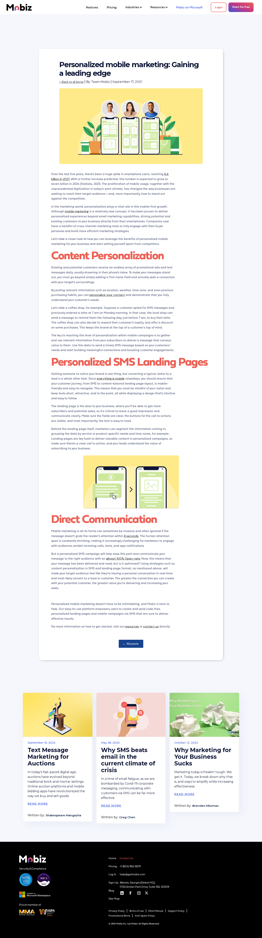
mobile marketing (77, 211)
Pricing (113, 866)
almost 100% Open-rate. (123, 559)
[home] (19, 7)
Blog (111, 890)
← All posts (131, 644)
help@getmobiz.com (132, 874)
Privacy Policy (117, 910)
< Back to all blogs (71, 82)
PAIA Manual (155, 910)
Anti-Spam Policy (145, 915)
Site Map (114, 898)
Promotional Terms (119, 915)
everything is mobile (110, 379)
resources (132, 626)
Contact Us (126, 858)
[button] (133, 7)
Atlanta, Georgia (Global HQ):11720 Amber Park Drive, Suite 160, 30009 (144, 884)
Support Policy (176, 910)
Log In (112, 874)
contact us (151, 626)
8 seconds (131, 536)
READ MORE (38, 803)
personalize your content (107, 295)
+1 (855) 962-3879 (130, 866)
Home (112, 858)
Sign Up (113, 882)
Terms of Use (136, 910)
